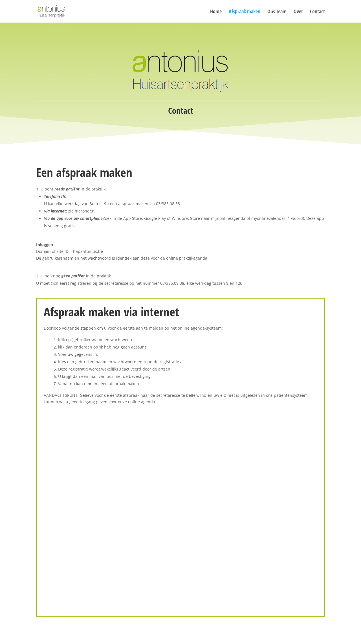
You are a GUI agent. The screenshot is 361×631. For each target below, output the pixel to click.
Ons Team (277, 12)
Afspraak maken (244, 12)
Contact (317, 12)
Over (298, 12)
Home (216, 12)
